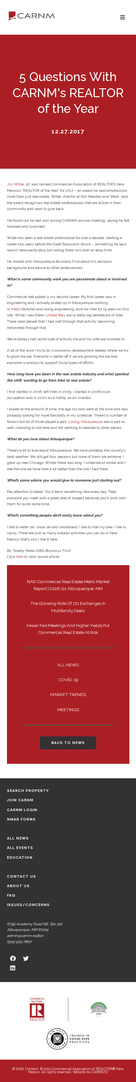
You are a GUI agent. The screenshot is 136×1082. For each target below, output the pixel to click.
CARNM (32, 16)
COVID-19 (68, 679)
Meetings (68, 709)
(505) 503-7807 (19, 941)
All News (68, 664)
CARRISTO (100, 1072)
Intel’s (16, 309)
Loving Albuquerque (85, 421)
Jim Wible (15, 184)
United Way (55, 315)
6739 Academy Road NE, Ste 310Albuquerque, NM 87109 (34, 927)
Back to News (68, 742)
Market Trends (68, 694)
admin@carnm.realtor (25, 935)
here (19, 556)
